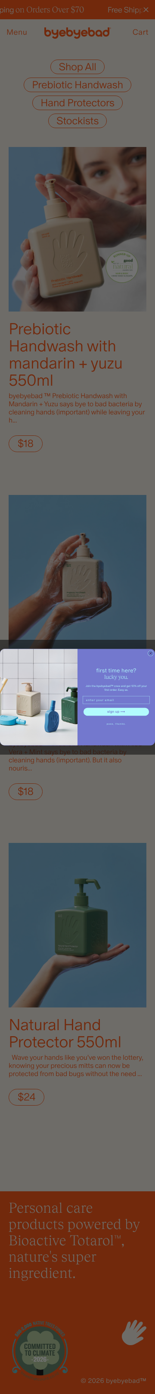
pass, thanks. (116, 723)
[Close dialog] (150, 653)
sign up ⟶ (116, 711)
